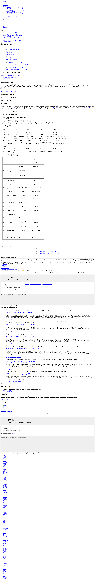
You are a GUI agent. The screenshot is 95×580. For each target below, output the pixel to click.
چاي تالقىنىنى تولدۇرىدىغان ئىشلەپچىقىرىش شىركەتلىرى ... (20, 336)
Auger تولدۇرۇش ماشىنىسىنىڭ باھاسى (9, 269)
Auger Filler (3, 265)
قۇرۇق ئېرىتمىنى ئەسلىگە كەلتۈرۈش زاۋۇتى (15, 13)
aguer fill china (4, 264)
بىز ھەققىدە (5, 5)
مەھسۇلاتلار (5, 6)
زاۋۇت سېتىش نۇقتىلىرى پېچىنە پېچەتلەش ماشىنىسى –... (20, 312)
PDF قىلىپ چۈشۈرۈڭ (14, 91)
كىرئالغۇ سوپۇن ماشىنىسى (86, 107)
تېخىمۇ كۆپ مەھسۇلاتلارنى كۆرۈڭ (13, 319)
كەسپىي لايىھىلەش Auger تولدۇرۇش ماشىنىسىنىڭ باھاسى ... (21, 324)
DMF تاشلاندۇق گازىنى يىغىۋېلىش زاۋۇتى (14, 8)
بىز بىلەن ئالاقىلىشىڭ (7, 19)
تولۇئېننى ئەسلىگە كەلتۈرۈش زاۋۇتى (13, 12)
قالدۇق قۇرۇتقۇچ (9, 14)
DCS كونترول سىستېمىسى (11, 16)
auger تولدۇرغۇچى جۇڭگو (6, 266)
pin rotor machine (54, 107)
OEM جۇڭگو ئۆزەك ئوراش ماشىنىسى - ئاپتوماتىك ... (19, 374)
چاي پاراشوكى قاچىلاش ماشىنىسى (8, 107)
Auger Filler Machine (5, 268)
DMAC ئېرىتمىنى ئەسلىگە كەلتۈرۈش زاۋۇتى (15, 10)
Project (4, 17)
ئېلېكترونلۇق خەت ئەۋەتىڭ (6, 411)
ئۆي (4, 3)
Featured (5, 27)
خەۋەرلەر (5, 18)
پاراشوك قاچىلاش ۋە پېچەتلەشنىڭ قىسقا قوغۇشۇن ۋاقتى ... (21, 361)
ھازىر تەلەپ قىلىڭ (4, 399)
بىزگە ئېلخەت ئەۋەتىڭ (5, 91)
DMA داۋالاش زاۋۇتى (10, 11)
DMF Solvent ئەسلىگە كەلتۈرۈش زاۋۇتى (14, 7)
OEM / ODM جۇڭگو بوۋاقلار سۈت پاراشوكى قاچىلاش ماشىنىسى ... (23, 348)
